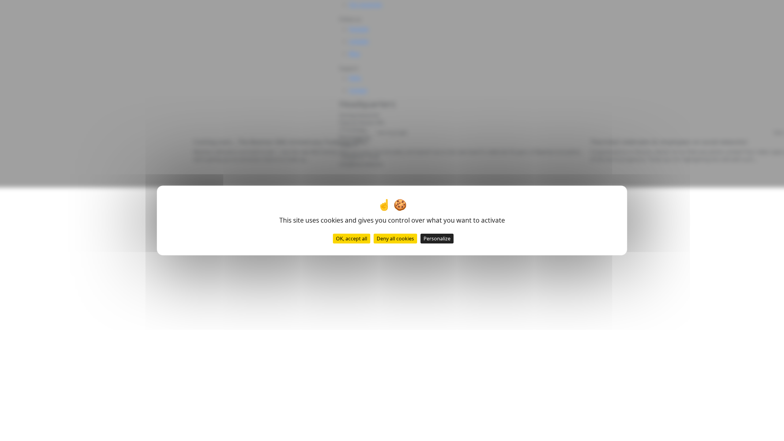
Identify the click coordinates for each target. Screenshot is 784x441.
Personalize (437, 238)
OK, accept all (351, 238)
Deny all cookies (395, 238)
